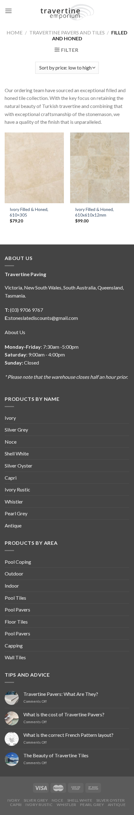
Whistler (14, 501)
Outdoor (14, 573)
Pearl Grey (16, 513)
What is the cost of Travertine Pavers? (63, 714)
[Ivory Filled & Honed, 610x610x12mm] (99, 167)
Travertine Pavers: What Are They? (60, 694)
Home (14, 32)
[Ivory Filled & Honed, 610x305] (34, 167)
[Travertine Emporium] (67, 11)
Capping (14, 645)
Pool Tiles (15, 598)
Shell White (17, 453)
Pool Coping (18, 562)
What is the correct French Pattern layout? (68, 735)
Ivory (10, 418)
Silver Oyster (18, 465)
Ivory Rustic (17, 489)
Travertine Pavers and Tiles (67, 32)
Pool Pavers (17, 609)
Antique (13, 525)
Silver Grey (16, 429)
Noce (11, 442)
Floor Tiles (16, 622)
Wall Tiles (15, 657)
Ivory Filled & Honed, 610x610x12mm (94, 212)
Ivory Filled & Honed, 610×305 (29, 212)
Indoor (12, 586)
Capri (11, 478)
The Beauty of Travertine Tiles (56, 755)
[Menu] (8, 10)
